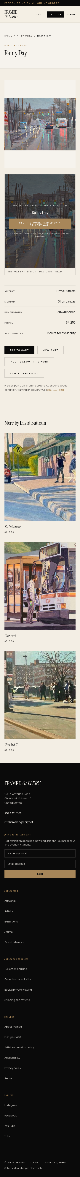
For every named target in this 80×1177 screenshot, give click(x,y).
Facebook (10, 1115)
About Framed (13, 1026)
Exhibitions (11, 921)
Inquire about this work (29, 361)
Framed (11, 14)
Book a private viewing (18, 989)
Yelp (7, 1136)
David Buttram (66, 291)
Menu (71, 14)
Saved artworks (14, 942)
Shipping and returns (17, 1000)
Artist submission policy (19, 1047)
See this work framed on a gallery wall (40, 223)
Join (40, 874)
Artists (8, 911)
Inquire (55, 14)
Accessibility (12, 1057)
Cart (40, 14)
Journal (8, 932)
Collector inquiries (15, 969)
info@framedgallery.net (18, 822)
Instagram (10, 1105)
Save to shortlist (24, 373)
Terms (8, 1078)
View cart (50, 350)
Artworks (25, 36)
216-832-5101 (55, 389)
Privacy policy (12, 1068)
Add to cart (19, 350)
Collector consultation (18, 979)
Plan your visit (12, 1037)
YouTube (9, 1126)
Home (8, 35)
